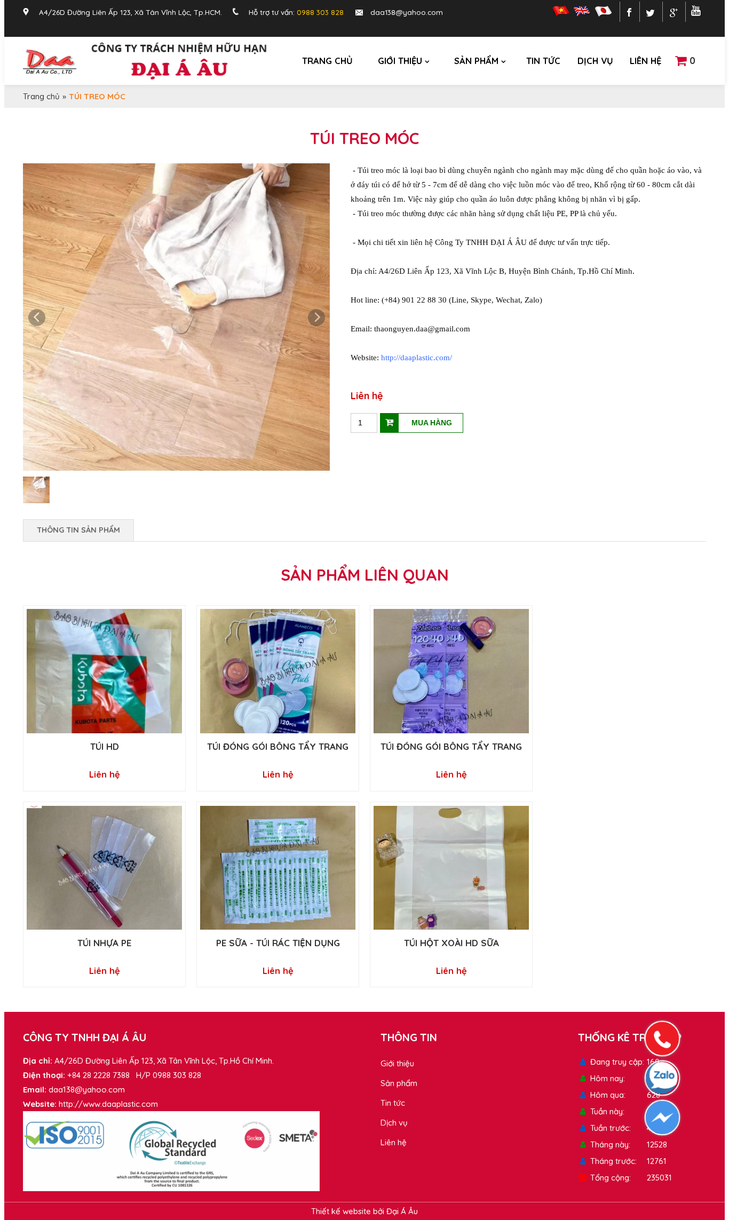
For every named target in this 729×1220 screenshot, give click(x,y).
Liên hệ (645, 60)
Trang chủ (327, 60)
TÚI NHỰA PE (104, 942)
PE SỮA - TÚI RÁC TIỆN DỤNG (278, 942)
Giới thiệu (400, 60)
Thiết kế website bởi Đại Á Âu (364, 1211)
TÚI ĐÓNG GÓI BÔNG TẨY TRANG (277, 746)
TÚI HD (104, 746)
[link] (416, 357)
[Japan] (602, 13)
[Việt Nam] (559, 13)
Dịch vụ (595, 60)
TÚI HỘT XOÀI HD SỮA (451, 942)
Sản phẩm (476, 60)
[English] (581, 13)
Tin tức (543, 60)
